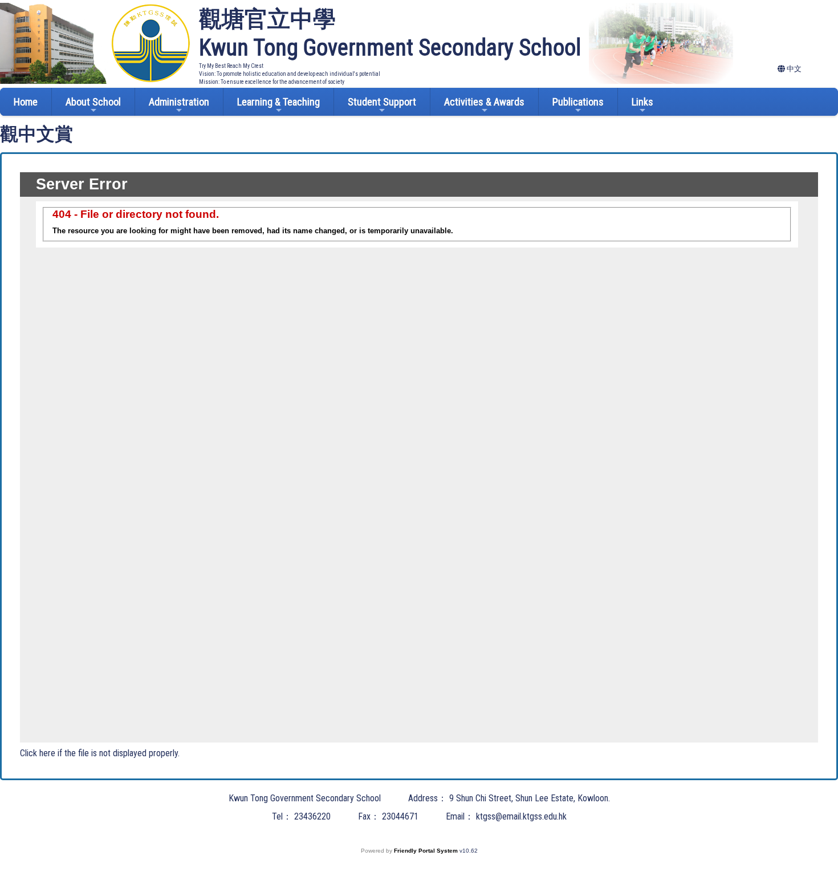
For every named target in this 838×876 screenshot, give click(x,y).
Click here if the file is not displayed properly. (100, 753)
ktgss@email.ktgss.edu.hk (521, 816)
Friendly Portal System (426, 850)
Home (26, 102)
